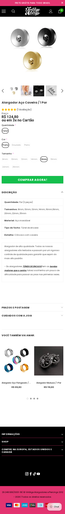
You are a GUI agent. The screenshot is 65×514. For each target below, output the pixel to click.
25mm (15, 166)
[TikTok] (35, 474)
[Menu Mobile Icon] (4, 11)
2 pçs (5, 130)
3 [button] (34, 398)
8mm (5, 159)
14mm (34, 159)
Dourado (16, 145)
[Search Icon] (13, 11)
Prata (5, 145)
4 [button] (37, 398)
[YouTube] (38, 474)
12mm (24, 159)
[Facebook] (31, 474)
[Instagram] (27, 474)
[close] (62, 3)
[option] (32, 49)
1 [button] (27, 398)
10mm (14, 159)
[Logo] (32, 11)
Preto (27, 145)
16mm (44, 159)
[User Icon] (50, 11)
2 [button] (31, 398)
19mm (53, 159)
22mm (5, 166)
